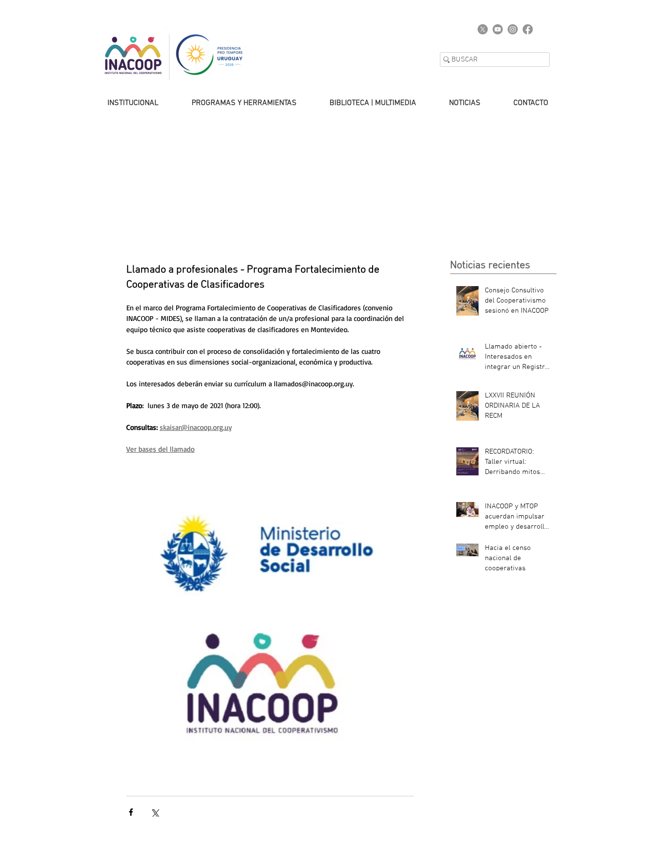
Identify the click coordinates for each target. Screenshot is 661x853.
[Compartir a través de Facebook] (130, 812)
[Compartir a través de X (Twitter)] (154, 812)
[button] (123, 103)
